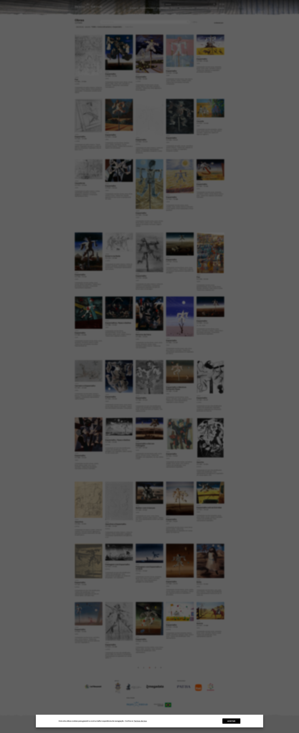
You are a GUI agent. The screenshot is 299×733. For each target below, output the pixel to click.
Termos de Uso (140, 721)
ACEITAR (231, 721)
